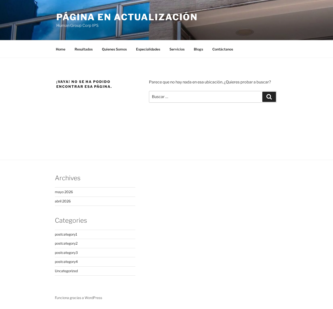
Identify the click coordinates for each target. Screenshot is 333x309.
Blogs (198, 49)
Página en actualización (127, 17)
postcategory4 (66, 261)
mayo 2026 (64, 192)
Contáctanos (222, 49)
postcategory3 (66, 252)
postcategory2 (66, 243)
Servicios (177, 49)
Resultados (84, 49)
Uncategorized (66, 271)
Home (60, 49)
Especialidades (148, 49)
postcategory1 (66, 234)
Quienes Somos (114, 49)
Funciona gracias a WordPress (78, 298)
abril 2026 (63, 201)
